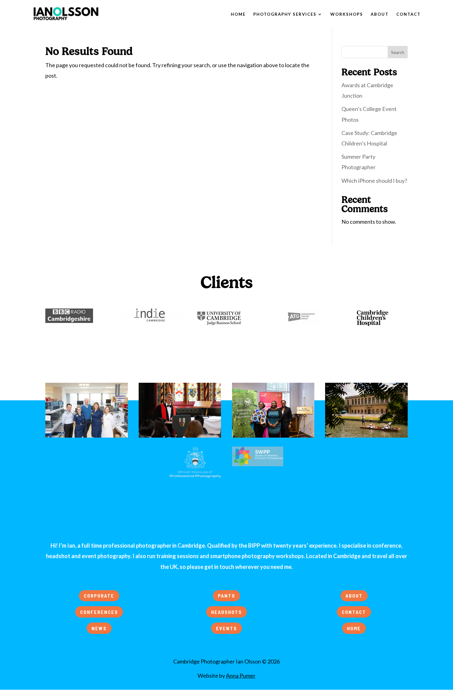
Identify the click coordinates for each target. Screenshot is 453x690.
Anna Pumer (240, 675)
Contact (408, 14)
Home (238, 14)
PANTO (226, 595)
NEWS (99, 628)
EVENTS (226, 628)
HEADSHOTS (226, 612)
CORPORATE (99, 595)
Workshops (346, 14)
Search (397, 52)
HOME (354, 628)
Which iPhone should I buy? (374, 180)
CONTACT (354, 612)
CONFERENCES (99, 612)
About (380, 14)
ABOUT (354, 595)
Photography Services (284, 14)
